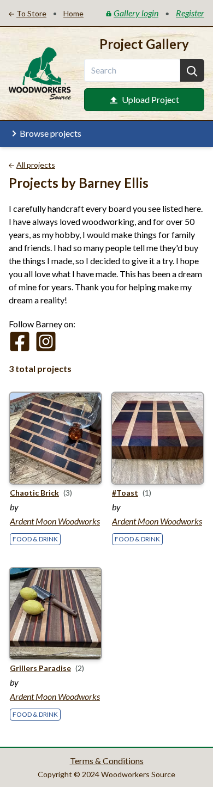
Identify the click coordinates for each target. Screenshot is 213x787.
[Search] (192, 70)
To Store (31, 13)
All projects (35, 164)
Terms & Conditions (107, 760)
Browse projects (50, 133)
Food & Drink (35, 539)
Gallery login (136, 13)
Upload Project (150, 99)
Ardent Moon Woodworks (55, 521)
